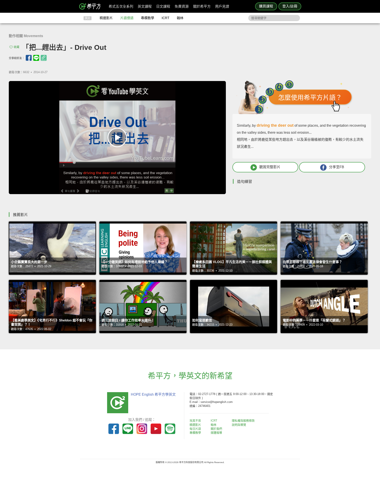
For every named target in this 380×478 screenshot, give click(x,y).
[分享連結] (44, 58)
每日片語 (195, 428)
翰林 (180, 18)
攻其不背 (195, 420)
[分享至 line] (36, 58)
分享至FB (336, 167)
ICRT (165, 18)
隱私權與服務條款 (243, 420)
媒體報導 (216, 432)
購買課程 (266, 6)
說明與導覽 (239, 424)
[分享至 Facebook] (29, 58)
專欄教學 (147, 18)
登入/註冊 (289, 6)
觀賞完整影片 (269, 167)
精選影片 (106, 18)
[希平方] (91, 6)
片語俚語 (126, 18)
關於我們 (216, 428)
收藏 (16, 47)
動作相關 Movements (26, 36)
